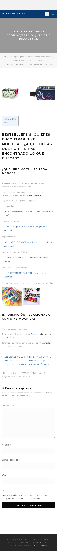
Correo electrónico (11, 460)
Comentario (8, 405)
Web (4, 475)
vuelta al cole (9, 337)
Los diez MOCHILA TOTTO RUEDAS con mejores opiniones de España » (40, 360)
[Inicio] (5, 56)
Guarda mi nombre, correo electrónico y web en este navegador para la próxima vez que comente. (24, 497)
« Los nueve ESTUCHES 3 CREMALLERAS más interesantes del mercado (15, 360)
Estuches (35, 334)
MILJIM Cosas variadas (14, 13)
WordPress (39, 542)
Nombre (6, 445)
